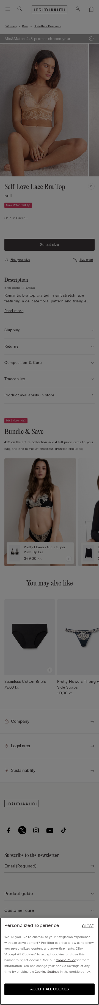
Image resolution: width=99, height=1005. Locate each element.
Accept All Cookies (49, 989)
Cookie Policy (66, 960)
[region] (49, 961)
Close (88, 926)
